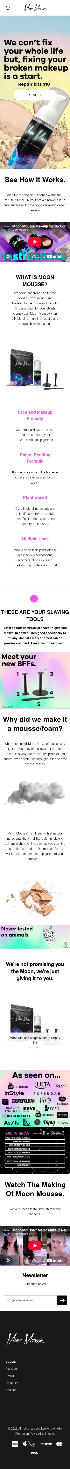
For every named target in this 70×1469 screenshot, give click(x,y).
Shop (33, 95)
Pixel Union (22, 1433)
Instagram (12, 1382)
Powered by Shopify (42, 1433)
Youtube (11, 1389)
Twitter (10, 1375)
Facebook (12, 1368)
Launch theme (50, 1428)
